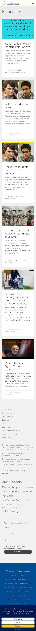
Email (6, 540)
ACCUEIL (27, 571)
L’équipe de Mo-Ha (26, 583)
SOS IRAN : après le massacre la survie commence (17, 466)
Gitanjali (4, 505)
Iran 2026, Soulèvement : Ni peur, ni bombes (16, 472)
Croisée (4, 500)
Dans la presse (7, 413)
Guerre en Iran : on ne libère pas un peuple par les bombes (16, 460)
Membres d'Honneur (9, 434)
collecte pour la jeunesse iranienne (17, 493)
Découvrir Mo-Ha (18, 575)
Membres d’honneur (10, 583)
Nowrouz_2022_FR (17, 505)
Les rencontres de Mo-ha (11, 431)
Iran (24, 72)
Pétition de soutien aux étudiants (10, 508)
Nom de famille (9, 534)
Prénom (6, 527)
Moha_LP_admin (14, 196)
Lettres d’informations (18, 595)
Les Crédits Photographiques (18, 591)
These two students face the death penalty (16, 170)
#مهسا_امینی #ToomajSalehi (26, 487)
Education (19, 72)
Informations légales (25, 587)
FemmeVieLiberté (18, 500)
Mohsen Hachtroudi (18, 603)
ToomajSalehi (7, 438)
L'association (6, 427)
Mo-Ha (11, 70)
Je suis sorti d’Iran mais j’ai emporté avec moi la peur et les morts (18, 454)
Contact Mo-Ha (9, 587)
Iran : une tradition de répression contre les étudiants (17, 233)
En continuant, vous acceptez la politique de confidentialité (15, 547)
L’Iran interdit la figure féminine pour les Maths (17, 366)
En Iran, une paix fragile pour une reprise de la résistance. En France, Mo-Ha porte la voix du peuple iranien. (17, 447)
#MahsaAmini (12, 482)
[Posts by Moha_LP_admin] (6, 196)
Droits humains (10, 72)
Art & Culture (6, 409)
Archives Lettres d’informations (18, 599)
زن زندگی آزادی (10, 511)
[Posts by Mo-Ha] (6, 70)
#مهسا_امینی (10, 487)
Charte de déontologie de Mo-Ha (18, 579)
